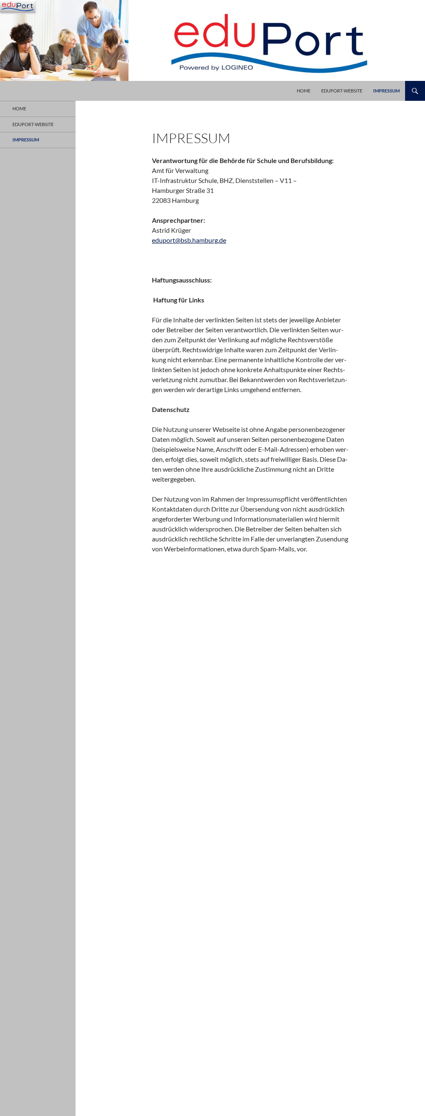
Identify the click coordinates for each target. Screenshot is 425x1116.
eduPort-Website (341, 90)
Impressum (386, 90)
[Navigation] (17, 6)
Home (303, 90)
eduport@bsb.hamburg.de (189, 240)
